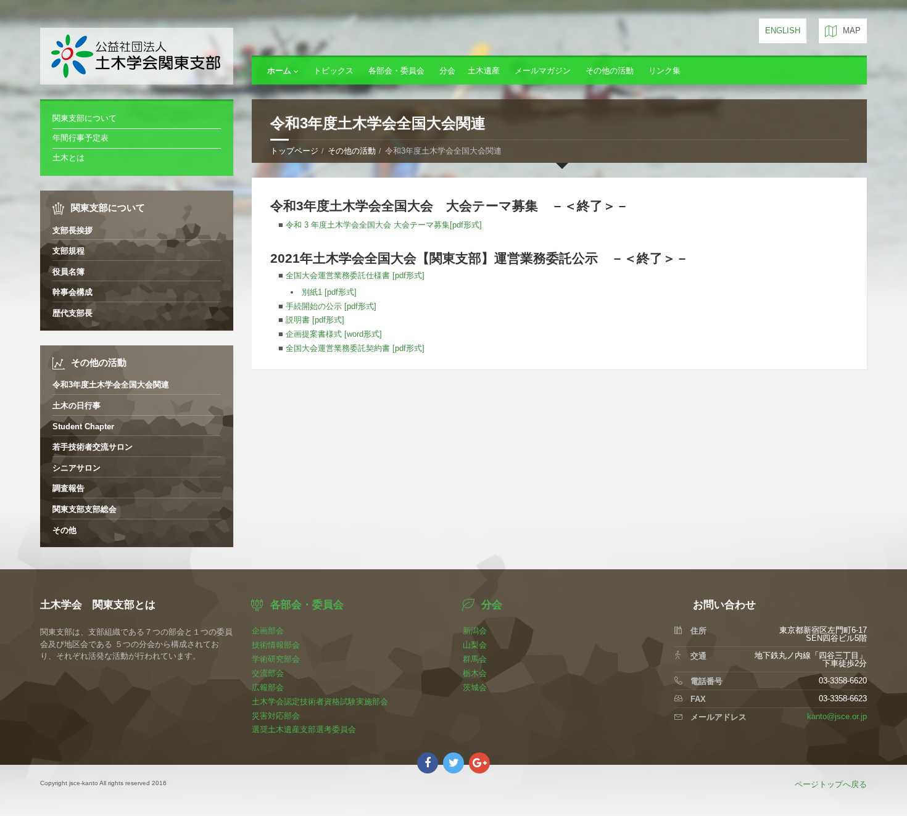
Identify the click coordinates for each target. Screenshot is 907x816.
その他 (64, 530)
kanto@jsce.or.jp (837, 716)
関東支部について (84, 118)
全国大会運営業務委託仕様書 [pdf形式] (355, 275)
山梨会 (475, 644)
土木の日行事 (76, 405)
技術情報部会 (276, 644)
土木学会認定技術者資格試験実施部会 (320, 701)
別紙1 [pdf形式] (329, 292)
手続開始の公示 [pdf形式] (331, 306)
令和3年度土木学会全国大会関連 (110, 384)
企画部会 (268, 630)
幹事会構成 (72, 292)
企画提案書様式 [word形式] (334, 334)
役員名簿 (68, 271)
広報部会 (268, 687)
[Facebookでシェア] (427, 762)
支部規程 (68, 250)
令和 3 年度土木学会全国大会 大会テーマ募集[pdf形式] (384, 224)
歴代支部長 (72, 313)
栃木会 (475, 673)
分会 (447, 70)
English (782, 30)
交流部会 (268, 673)
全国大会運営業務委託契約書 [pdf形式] (355, 348)
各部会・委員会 (396, 70)
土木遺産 (484, 70)
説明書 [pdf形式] (315, 319)
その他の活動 (610, 70)
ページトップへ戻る (831, 784)
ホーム (279, 70)
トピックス (333, 70)
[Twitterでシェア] (453, 762)
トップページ (294, 150)
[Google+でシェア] (479, 762)
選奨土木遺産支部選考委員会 (304, 729)
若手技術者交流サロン (92, 446)
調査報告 (68, 488)
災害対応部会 (276, 715)
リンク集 (664, 70)
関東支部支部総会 (84, 509)
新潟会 (475, 630)
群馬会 (475, 659)
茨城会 (475, 687)
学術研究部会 (276, 659)
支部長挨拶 (72, 230)
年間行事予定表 (80, 137)
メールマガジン (543, 70)
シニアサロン (76, 467)
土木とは (68, 157)
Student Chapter (83, 426)
